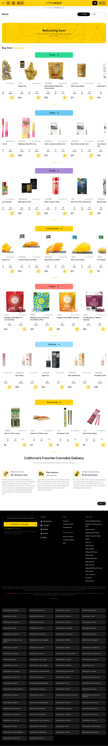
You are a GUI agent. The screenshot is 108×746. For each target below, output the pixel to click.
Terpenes (66, 521)
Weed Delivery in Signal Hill (63, 714)
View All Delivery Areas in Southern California (20, 518)
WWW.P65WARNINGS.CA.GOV (67, 595)
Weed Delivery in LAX (88, 665)
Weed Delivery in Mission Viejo (12, 677)
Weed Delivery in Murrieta (10, 683)
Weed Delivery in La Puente (90, 659)
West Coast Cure (8, 141)
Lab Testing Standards (92, 532)
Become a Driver (68, 536)
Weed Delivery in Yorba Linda (11, 738)
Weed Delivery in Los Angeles (11, 671)
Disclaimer (88, 578)
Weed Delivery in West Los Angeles (13, 732)
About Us (88, 542)
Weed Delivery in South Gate (11, 720)
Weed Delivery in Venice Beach (38, 726)
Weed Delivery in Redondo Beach (39, 702)
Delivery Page (89, 545)
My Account (47, 521)
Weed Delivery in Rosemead (90, 702)
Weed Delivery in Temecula (63, 720)
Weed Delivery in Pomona (37, 695)
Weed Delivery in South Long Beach (39, 720)
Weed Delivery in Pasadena (11, 695)
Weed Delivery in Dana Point (37, 634)
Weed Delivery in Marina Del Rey (65, 671)
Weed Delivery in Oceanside (37, 689)
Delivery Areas (89, 549)
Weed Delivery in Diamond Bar (64, 634)
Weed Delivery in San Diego (37, 708)
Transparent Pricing (91, 552)
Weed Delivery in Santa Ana (90, 708)
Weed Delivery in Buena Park (11, 622)
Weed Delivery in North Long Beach (13, 689)
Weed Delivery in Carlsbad (63, 622)
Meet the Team (90, 565)
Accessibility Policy (91, 558)
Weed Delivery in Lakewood (63, 665)
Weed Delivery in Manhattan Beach (39, 671)
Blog (44, 537)
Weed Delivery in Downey (89, 634)
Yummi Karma (9, 372)
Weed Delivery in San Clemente (12, 708)
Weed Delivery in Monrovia (37, 677)
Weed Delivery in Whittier (63, 732)
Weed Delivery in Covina (89, 628)
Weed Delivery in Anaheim (63, 610)
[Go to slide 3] (53, 104)
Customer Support (68, 540)
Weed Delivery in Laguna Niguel (38, 665)
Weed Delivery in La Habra (63, 659)
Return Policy (89, 571)
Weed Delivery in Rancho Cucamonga (66, 695)
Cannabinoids (67, 527)
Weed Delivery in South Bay (90, 714)
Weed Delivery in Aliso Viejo (37, 610)
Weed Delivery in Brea (88, 616)
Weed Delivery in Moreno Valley (91, 677)
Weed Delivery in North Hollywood (92, 683)
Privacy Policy (89, 581)
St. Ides (7, 314)
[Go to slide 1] (50, 104)
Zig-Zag (60, 430)
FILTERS (85, 14)
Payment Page (89, 529)
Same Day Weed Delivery (93, 521)
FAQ (64, 543)
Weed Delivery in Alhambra (11, 610)
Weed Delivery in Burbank (37, 622)
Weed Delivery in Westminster (38, 732)
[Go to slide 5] (57, 104)
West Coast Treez (87, 83)
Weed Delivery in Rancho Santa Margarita (91, 696)
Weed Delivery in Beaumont (63, 616)
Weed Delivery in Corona (36, 628)
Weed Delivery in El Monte (63, 640)
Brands (45, 529)
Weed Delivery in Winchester (90, 732)
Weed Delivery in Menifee (89, 671)
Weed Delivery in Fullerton (63, 647)
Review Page (89, 555)
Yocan (7, 430)
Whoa (33, 314)
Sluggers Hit (34, 199)
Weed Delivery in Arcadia (89, 610)
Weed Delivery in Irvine (10, 659)
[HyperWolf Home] (54, 3)
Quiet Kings (60, 83)
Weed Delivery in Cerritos (89, 622)
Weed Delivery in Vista (62, 726)
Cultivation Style (68, 524)
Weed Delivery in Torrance (90, 720)
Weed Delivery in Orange (89, 689)
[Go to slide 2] (52, 104)
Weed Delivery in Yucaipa (37, 738)
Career (87, 539)
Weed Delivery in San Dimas (63, 708)
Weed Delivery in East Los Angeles (39, 640)
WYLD (86, 314)
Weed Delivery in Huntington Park (92, 653)
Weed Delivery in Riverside (63, 702)
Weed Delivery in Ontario (63, 689)
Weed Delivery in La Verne (11, 665)
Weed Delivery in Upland (10, 726)
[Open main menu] (3, 3)
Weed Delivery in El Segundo (90, 640)
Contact (46, 525)
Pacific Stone (7, 83)
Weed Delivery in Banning (37, 616)
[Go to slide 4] (55, 104)
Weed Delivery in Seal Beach (38, 714)
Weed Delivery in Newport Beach (39, 683)
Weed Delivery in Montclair (63, 677)
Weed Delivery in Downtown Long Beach (13, 641)
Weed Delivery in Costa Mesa (64, 628)
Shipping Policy (90, 561)
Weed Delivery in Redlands (11, 702)
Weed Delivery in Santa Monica (12, 714)
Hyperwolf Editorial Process (93, 568)
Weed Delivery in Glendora (37, 653)
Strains (45, 533)
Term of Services (90, 574)
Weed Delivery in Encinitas (11, 647)
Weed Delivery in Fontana (37, 647)
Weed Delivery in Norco (62, 683)
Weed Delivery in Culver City (11, 634)
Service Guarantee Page (92, 536)
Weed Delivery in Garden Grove (91, 647)
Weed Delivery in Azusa (10, 616)
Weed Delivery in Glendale (11, 653)
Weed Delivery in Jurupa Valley (38, 659)
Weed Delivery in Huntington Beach (66, 653)
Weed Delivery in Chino (10, 628)
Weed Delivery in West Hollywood (92, 726)
